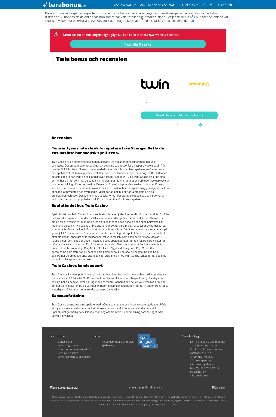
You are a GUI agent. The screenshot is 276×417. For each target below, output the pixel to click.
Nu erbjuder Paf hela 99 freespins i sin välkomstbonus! (204, 371)
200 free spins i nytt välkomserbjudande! (202, 362)
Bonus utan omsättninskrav (74, 349)
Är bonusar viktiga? (201, 356)
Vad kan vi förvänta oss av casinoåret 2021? (206, 351)
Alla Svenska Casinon (158, 5)
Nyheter (225, 5)
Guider (208, 5)
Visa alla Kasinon (138, 44)
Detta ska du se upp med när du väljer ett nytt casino (207, 343)
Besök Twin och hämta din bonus (179, 115)
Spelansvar (108, 345)
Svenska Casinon (68, 353)
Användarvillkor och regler (117, 341)
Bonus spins (65, 341)
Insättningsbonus (68, 345)
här (191, 21)
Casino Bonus (125, 5)
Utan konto (189, 5)
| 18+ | (179, 125)
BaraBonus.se (153, 387)
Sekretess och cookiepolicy (74, 356)
